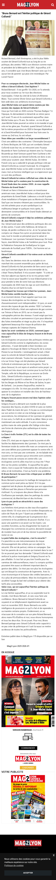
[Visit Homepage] (27, 4)
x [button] (54, 855)
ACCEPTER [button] (28, 873)
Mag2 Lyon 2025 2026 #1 (18, 646)
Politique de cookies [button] (14, 865)
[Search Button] (52, 4)
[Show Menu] (3, 4)
